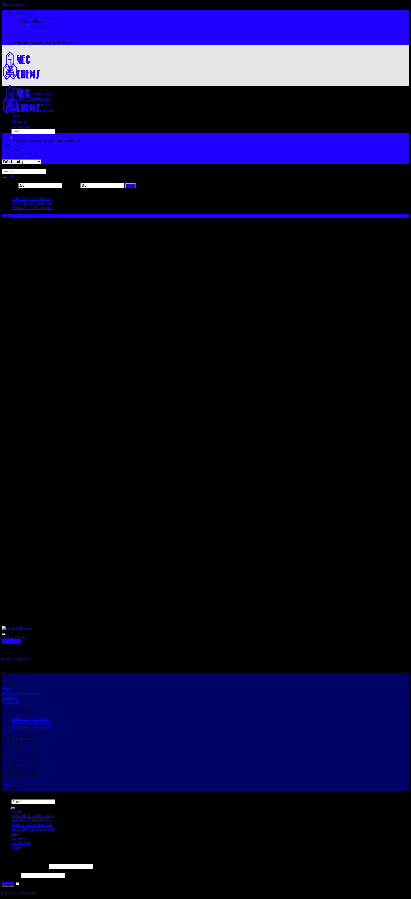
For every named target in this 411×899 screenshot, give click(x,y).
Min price (10, 185)
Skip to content (14, 4)
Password (11, 875)
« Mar (6, 784)
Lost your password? (18, 893)
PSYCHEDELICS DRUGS (31, 105)
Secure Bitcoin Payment (21, 693)
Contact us (21, 126)
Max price (71, 185)
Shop (6, 688)
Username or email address (25, 866)
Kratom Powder (15, 658)
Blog (15, 116)
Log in (8, 884)
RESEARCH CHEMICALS (32, 94)
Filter (130, 185)
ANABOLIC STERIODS (30, 99)
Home (16, 88)
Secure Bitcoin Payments (33, 110)
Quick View (11, 641)
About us (19, 121)
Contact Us (11, 702)
